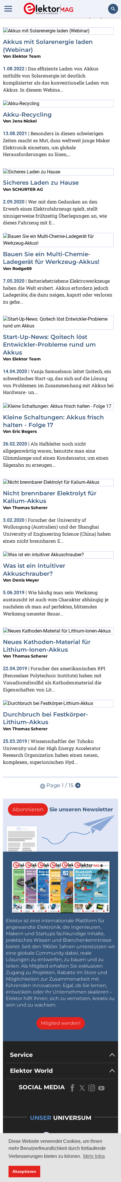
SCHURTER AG (27, 189)
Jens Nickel (24, 121)
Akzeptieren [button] (24, 1171)
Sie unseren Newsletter (62, 809)
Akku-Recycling (27, 114)
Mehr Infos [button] (94, 1156)
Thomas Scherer (30, 507)
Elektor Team (26, 56)
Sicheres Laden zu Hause (41, 182)
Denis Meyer (25, 580)
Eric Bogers (24, 431)
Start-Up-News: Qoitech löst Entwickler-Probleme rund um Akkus (49, 344)
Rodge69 (22, 268)
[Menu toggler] (8, 8)
